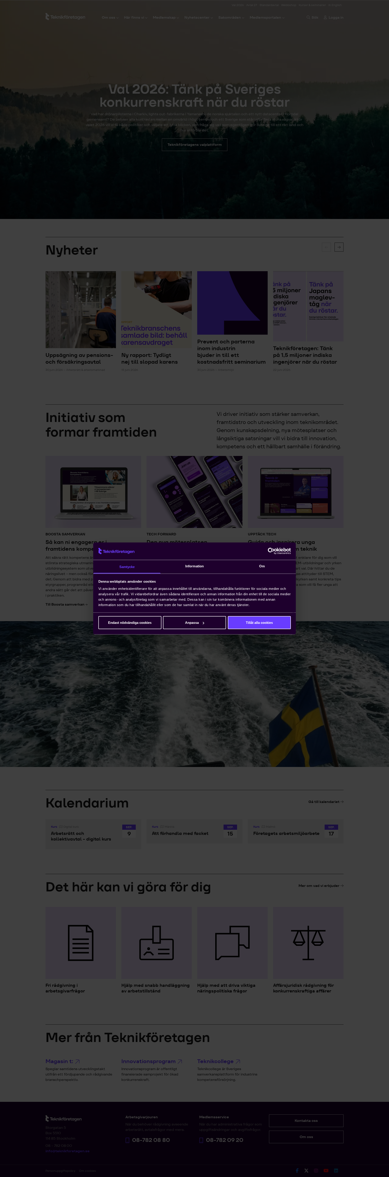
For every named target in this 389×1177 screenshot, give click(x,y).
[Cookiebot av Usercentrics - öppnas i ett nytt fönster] (271, 551)
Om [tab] (262, 566)
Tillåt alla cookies (259, 623)
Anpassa (192, 623)
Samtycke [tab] (127, 566)
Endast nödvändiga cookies (130, 623)
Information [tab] (194, 566)
